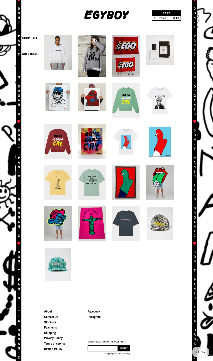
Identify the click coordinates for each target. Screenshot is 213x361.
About (48, 311)
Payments (50, 327)
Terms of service (54, 343)
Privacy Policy (53, 338)
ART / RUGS (30, 53)
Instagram (94, 316)
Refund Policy (53, 348)
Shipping (50, 332)
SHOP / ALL (30, 38)
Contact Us (51, 316)
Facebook (94, 311)
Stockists (50, 322)
